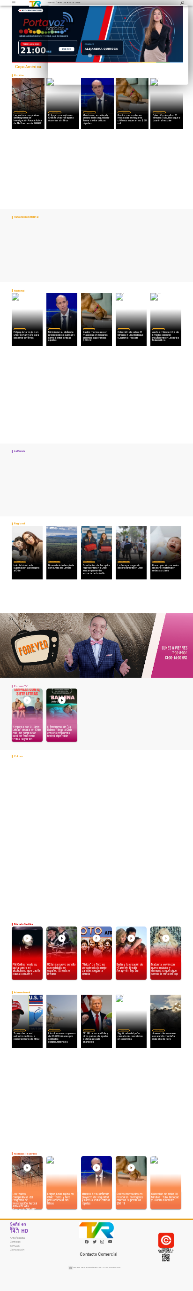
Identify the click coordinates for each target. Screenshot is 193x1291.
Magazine (19, 111)
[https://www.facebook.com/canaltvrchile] (87, 1241)
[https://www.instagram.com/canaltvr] (102, 1243)
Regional (89, 561)
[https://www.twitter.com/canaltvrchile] (94, 1243)
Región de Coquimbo (54, 561)
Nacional (89, 111)
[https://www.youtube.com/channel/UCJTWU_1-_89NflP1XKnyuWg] (110, 1243)
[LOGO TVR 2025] (35, 3)
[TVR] (13, 3)
